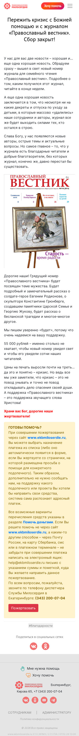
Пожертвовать (23, 608)
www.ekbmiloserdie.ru (47, 437)
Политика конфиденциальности (39, 719)
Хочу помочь (52, 6)
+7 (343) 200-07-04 (48, 691)
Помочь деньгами (38, 522)
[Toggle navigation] (70, 6)
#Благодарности (40, 625)
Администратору (56, 712)
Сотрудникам (19, 712)
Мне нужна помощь (43, 668)
